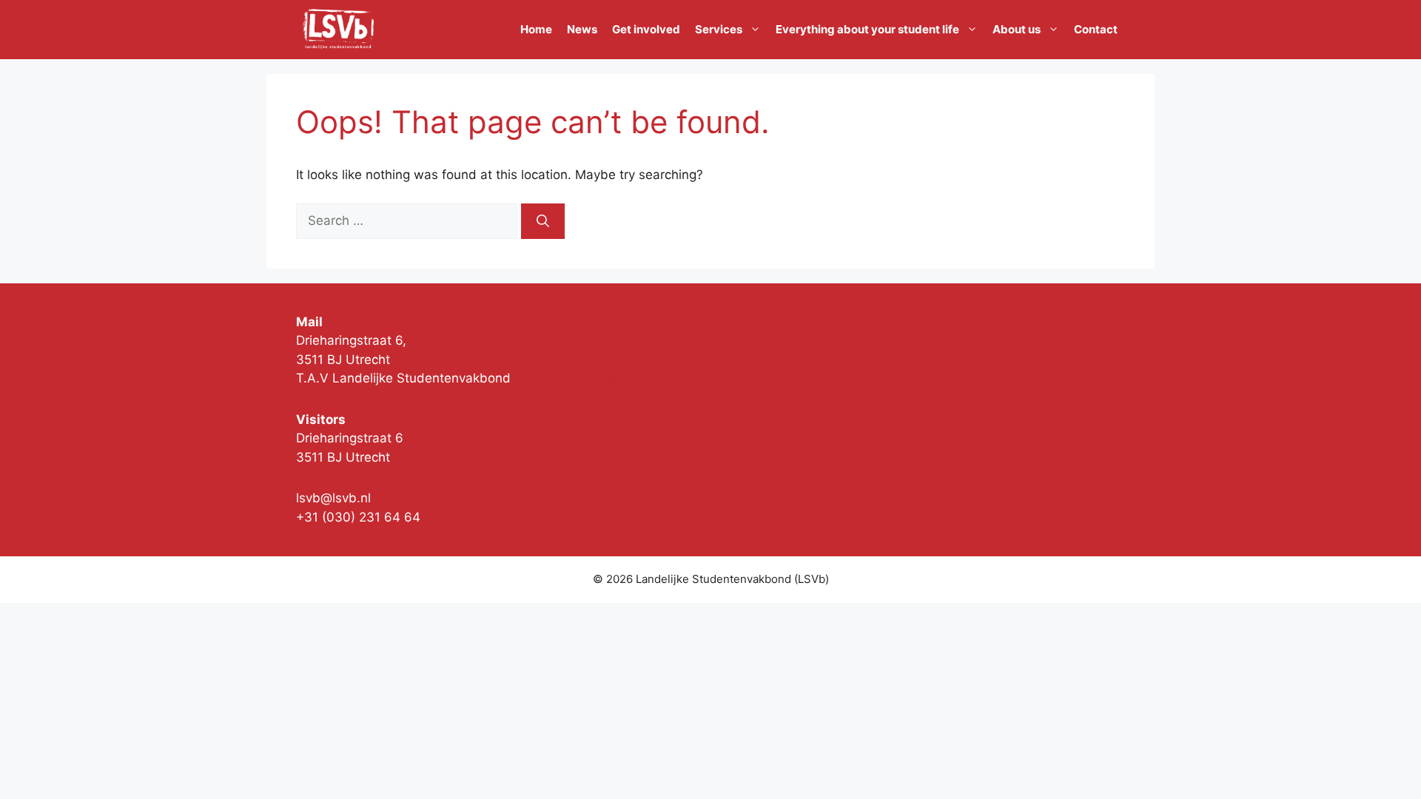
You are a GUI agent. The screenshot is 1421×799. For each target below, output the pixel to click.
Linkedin (607, 415)
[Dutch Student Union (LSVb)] (338, 29)
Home (536, 29)
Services (718, 29)
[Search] (543, 221)
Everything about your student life (867, 29)
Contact (1096, 29)
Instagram (612, 375)
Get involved (646, 29)
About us (1016, 29)
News (582, 29)
